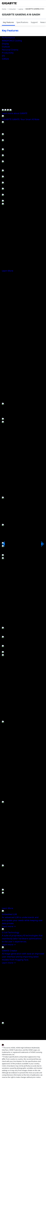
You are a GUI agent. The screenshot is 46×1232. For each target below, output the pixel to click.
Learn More (7, 270)
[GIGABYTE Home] (9, 3)
